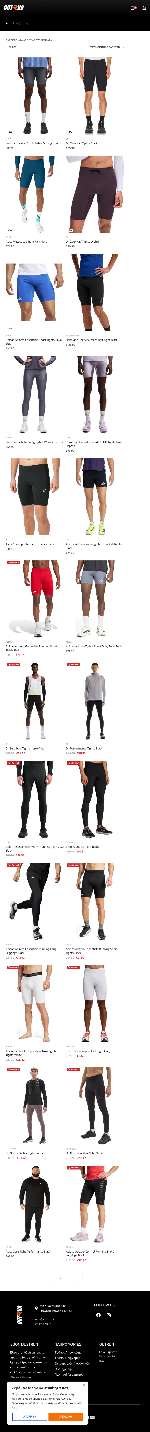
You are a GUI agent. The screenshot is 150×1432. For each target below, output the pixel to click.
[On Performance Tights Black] (95, 701)
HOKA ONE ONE (72, 335)
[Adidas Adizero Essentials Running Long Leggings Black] (35, 901)
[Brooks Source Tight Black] (95, 799)
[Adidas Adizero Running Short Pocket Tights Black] (95, 497)
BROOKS (69, 842)
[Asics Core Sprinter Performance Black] (35, 497)
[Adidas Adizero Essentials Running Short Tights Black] (95, 901)
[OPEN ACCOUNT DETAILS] (144, 8)
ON (67, 139)
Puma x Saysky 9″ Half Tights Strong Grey (32, 143)
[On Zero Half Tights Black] (95, 96)
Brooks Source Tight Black (82, 847)
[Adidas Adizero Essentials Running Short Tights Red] (35, 599)
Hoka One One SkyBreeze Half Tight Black (92, 340)
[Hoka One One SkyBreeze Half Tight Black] (95, 292)
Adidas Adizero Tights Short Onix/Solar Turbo (94, 646)
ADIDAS (9, 335)
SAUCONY (70, 1047)
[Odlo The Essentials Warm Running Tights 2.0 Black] (35, 799)
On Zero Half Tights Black (82, 143)
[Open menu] (40, 7)
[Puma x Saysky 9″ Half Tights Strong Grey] (35, 96)
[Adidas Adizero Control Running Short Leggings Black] (95, 1204)
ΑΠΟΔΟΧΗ (65, 1416)
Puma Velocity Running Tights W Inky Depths (34, 442)
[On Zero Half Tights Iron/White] (35, 701)
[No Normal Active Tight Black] (95, 1106)
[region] (47, 1403)
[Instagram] (108, 1315)
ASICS (8, 237)
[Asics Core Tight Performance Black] (35, 1204)
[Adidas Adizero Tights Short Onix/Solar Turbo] (95, 599)
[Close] (84, 1385)
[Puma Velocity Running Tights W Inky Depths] (35, 394)
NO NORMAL (11, 1149)
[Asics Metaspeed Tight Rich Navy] (35, 194)
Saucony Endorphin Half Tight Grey (88, 1051)
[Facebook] (98, 1315)
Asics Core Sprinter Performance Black (30, 544)
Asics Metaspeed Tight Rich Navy (26, 241)
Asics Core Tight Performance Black (28, 1251)
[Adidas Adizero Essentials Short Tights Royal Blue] (35, 292)
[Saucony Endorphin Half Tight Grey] (95, 1004)
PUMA (8, 139)
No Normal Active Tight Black (84, 1153)
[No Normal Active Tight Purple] (35, 1106)
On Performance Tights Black (84, 748)
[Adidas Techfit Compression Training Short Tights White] (35, 1004)
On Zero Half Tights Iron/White (25, 748)
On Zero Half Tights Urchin (82, 241)
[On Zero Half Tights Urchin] (95, 194)
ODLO (8, 842)
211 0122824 (42, 1324)
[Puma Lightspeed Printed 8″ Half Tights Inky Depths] (95, 394)
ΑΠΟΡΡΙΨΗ (29, 1416)
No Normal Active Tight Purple (25, 1153)
